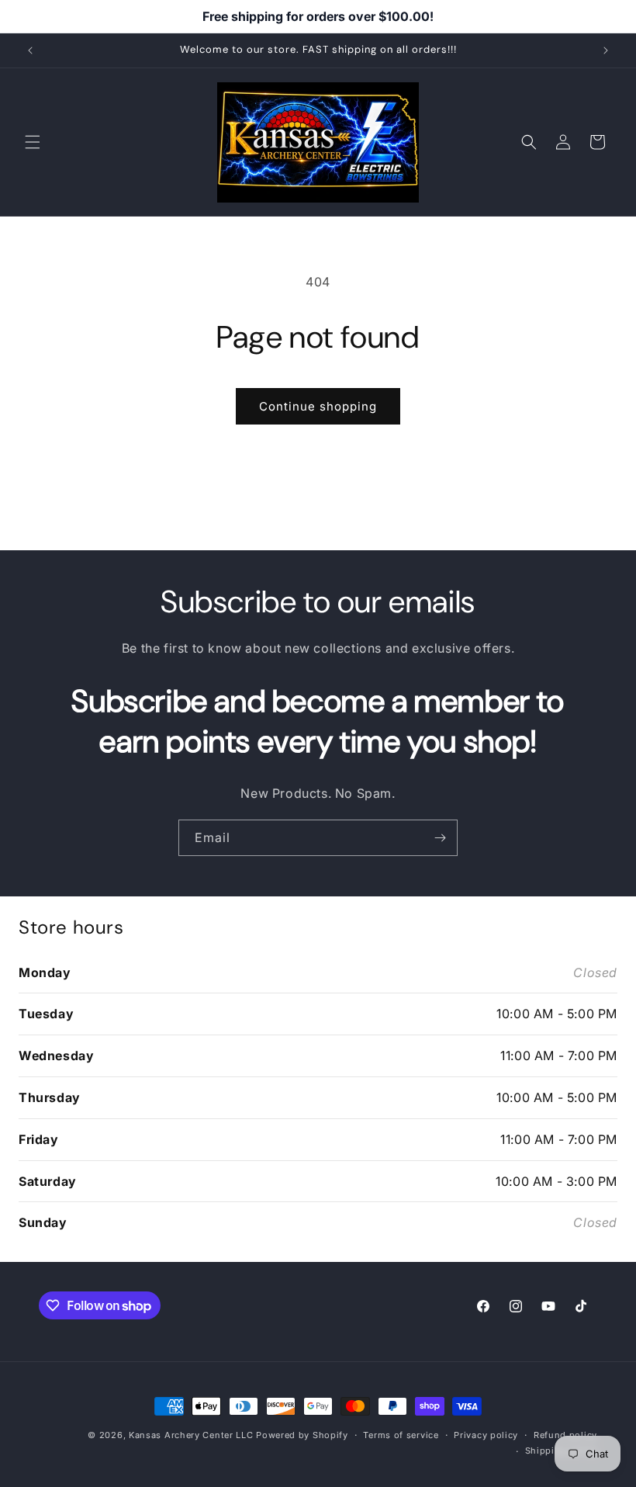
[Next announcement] (606, 50)
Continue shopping (318, 406)
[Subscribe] (440, 838)
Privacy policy (486, 1435)
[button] (33, 142)
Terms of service (400, 1435)
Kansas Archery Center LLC (191, 1435)
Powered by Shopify (302, 1435)
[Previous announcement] (30, 50)
